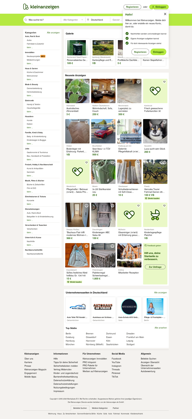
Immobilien (29, 52)
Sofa (105, 413)
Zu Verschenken (69, 413)
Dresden (130, 333)
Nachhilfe (31, 241)
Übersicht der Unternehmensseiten (151, 366)
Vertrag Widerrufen (63, 369)
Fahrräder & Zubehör (35, 43)
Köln (108, 340)
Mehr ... (30, 47)
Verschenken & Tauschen (36, 225)
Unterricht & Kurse (33, 237)
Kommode (125, 413)
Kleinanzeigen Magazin (35, 369)
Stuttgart (130, 344)
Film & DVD (31, 188)
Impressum (59, 391)
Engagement (30, 372)
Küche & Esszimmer (35, 72)
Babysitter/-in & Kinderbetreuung (40, 216)
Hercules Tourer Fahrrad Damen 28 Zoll (153, 192)
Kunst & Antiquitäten (35, 168)
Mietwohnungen (33, 59)
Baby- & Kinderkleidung (36, 136)
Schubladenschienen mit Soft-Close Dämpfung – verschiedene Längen (128, 193)
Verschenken (32, 228)
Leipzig (129, 340)
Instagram (116, 365)
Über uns (28, 358)
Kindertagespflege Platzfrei (153, 233)
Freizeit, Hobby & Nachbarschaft (39, 164)
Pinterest (116, 372)
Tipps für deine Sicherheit (66, 362)
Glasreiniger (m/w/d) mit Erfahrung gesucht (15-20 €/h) (128, 235)
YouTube (116, 362)
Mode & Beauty (31, 84)
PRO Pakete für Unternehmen (90, 366)
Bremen (89, 333)
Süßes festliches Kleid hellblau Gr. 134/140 (76, 274)
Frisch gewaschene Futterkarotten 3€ (153, 109)
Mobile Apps (30, 376)
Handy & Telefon (33, 104)
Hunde (29, 120)
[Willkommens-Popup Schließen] (165, 14)
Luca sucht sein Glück (154, 148)
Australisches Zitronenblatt (72, 109)
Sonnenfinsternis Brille (86, 413)
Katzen (30, 124)
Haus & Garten (31, 68)
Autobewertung (148, 371)
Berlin (68, 333)
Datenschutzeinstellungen (66, 383)
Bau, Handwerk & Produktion (38, 156)
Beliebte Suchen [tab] (80, 408)
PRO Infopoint (89, 362)
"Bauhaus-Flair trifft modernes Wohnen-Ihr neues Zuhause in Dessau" (77, 236)
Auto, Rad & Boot (32, 36)
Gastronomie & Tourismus (37, 152)
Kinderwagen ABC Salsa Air (101, 233)
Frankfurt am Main (135, 337)
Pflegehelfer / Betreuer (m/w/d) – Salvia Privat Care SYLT (77, 192)
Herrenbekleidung (34, 92)
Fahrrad (116, 413)
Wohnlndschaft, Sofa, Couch (102, 109)
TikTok (115, 376)
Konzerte (30, 200)
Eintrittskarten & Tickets (35, 196)
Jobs (27, 148)
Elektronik (29, 100)
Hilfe (56, 358)
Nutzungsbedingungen (64, 387)
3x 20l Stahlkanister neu (101, 190)
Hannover (90, 340)
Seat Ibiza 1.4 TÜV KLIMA (101, 150)
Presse (27, 365)
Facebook (116, 358)
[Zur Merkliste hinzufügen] (86, 82)
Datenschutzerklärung (64, 380)
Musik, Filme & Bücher (34, 180)
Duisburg (70, 337)
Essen (109, 337)
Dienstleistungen (32, 209)
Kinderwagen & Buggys (36, 140)
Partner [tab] (116, 408)
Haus (59, 413)
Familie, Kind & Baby (34, 132)
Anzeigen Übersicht (150, 362)
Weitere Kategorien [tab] (100, 408)
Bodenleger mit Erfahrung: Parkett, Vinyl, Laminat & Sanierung (75, 152)
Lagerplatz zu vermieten (124, 109)
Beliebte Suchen (148, 358)
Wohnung (52, 413)
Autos (29, 40)
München (70, 344)
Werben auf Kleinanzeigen (95, 371)
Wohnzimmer (32, 75)
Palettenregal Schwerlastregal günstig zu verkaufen (102, 275)
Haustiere (29, 116)
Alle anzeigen (53, 32)
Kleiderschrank (136, 413)
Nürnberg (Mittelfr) (95, 344)
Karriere (28, 362)
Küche (99, 413)
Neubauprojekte (33, 56)
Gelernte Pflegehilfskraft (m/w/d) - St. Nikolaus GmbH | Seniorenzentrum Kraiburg (129, 154)
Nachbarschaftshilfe (33, 250)
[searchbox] (44, 19)
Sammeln (31, 172)
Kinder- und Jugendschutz (66, 372)
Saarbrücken (112, 344)
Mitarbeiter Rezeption (128, 272)
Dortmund (111, 333)
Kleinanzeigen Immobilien (95, 358)
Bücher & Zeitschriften (36, 184)
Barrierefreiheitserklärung (66, 376)
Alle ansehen (161, 327)
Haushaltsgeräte (33, 108)
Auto (110, 413)
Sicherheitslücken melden (66, 365)
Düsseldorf (91, 337)
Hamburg (70, 340)
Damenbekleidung (34, 88)
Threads (116, 369)
